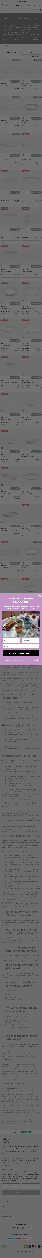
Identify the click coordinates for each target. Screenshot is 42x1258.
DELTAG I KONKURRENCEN (21, 653)
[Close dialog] (39, 595)
